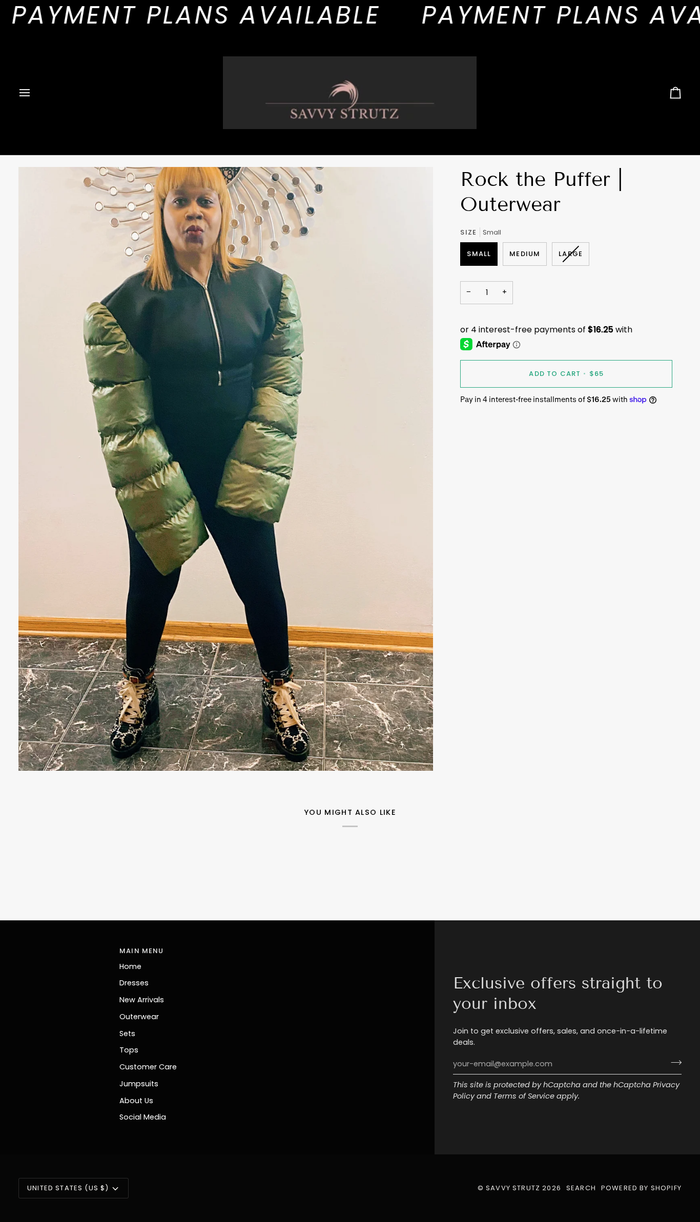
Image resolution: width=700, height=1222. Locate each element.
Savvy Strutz (513, 1188)
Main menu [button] (141, 951)
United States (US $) (68, 1188)
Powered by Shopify (641, 1188)
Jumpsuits (138, 1084)
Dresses (134, 983)
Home (130, 966)
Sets (127, 1033)
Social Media (142, 1117)
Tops (128, 1050)
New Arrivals (141, 1000)
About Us (136, 1100)
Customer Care (148, 1067)
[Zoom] (38, 752)
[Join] (673, 1063)
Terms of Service (523, 1096)
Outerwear (139, 1017)
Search (581, 1188)
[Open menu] (33, 93)
